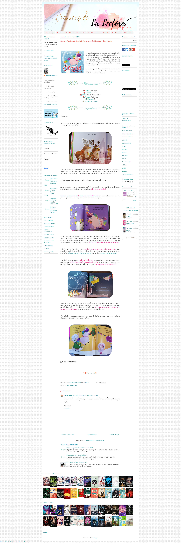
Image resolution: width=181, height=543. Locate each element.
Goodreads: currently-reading (130, 209)
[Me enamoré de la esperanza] (67, 526)
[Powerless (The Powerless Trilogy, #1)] (129, 515)
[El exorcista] (129, 498)
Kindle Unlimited (127, 131)
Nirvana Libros (48, 246)
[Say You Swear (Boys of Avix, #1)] (53, 515)
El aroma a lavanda (129, 229)
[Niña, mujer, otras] (122, 526)
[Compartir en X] (103, 382)
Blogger (95, 538)
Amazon (95, 101)
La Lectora (129, 192)
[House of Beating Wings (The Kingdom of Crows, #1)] (115, 515)
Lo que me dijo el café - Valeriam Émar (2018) (79, 448)
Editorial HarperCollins (48, 230)
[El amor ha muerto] (94, 498)
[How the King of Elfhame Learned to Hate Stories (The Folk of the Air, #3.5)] (67, 515)
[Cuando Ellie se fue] (101, 498)
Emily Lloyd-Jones (129, 217)
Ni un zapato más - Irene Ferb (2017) (77, 455)
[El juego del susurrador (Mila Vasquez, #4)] (108, 526)
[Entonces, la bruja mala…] (129, 526)
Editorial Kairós (49, 235)
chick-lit (124, 140)
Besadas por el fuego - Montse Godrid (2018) (50, 192)
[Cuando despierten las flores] (122, 498)
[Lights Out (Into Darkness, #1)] (108, 486)
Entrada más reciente (68, 435)
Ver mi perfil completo (50, 105)
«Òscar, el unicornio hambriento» (79, 253)
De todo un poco (116, 33)
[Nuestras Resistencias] (87, 525)
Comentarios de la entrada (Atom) (94, 441)
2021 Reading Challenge (129, 190)
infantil (69, 385)
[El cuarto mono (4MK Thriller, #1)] (94, 487)
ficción (124, 153)
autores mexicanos (127, 137)
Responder (67, 408)
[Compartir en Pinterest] (105, 382)
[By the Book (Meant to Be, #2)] (60, 526)
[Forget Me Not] (60, 515)
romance (124, 171)
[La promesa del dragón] (73, 525)
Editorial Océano (49, 238)
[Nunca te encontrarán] (101, 526)
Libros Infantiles (92, 33)
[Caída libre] (46, 514)
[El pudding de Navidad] (87, 498)
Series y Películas (69, 33)
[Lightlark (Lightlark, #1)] (46, 526)
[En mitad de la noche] (53, 487)
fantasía (124, 149)
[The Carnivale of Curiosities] (73, 515)
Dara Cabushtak (129, 231)
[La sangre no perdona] (46, 498)
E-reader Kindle (49, 50)
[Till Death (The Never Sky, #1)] (80, 515)
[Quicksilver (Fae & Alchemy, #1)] (115, 498)
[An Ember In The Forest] (122, 515)
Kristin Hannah (129, 224)
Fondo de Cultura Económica (49, 242)
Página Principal (50, 33)
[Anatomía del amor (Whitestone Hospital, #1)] (108, 498)
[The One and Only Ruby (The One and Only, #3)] (115, 525)
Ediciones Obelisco (49, 224)
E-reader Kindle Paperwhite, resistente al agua (50, 58)
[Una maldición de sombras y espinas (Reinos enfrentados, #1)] (101, 515)
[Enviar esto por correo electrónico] (100, 382)
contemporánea (126, 143)
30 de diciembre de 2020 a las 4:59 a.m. (86, 395)
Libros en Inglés (81, 33)
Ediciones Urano (49, 227)
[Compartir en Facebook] (104, 382)
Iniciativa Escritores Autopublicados (76, 462)
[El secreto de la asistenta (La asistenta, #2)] (67, 498)
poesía (124, 168)
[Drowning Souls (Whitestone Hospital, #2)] (115, 487)
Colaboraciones (128, 33)
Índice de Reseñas (104, 33)
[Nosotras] (94, 515)
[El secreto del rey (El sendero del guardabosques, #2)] (94, 526)
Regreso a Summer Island (130, 222)
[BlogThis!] (101, 382)
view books (134, 200)
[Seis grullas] (80, 526)
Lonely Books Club (69, 395)
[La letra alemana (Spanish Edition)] (129, 487)
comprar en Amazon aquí (108, 253)
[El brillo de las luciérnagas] (122, 487)
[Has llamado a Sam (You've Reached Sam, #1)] (87, 515)
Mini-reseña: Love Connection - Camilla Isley (51, 181)
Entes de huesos (128, 215)
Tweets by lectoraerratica (126, 120)
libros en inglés (126, 162)
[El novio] (101, 487)
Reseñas (59, 33)
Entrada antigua (114, 435)
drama (124, 146)
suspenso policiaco (127, 174)
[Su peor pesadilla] (60, 498)
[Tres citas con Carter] (73, 498)
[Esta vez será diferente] (53, 498)
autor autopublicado (128, 134)
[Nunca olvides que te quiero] (87, 487)
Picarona (74, 385)
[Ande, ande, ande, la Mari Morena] (80, 498)
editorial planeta (49, 252)
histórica (124, 156)
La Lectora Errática (51, 75)
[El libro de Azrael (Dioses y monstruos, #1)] (108, 514)
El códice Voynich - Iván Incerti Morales (53, 209)
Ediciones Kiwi (48, 220)
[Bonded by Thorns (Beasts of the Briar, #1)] (53, 527)
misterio (124, 165)
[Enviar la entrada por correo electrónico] (97, 383)
